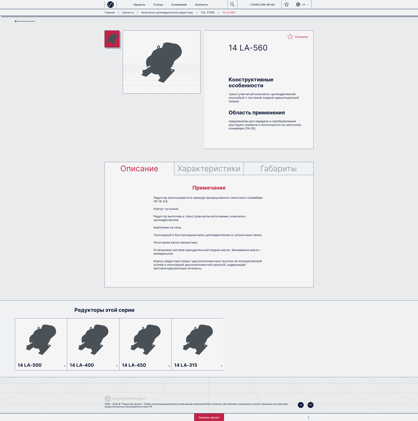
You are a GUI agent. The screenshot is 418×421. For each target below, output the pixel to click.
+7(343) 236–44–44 (261, 4)
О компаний (179, 4)
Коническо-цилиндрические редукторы (167, 12)
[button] (232, 4)
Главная (109, 12)
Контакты (201, 4)
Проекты (139, 4)
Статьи (158, 4)
